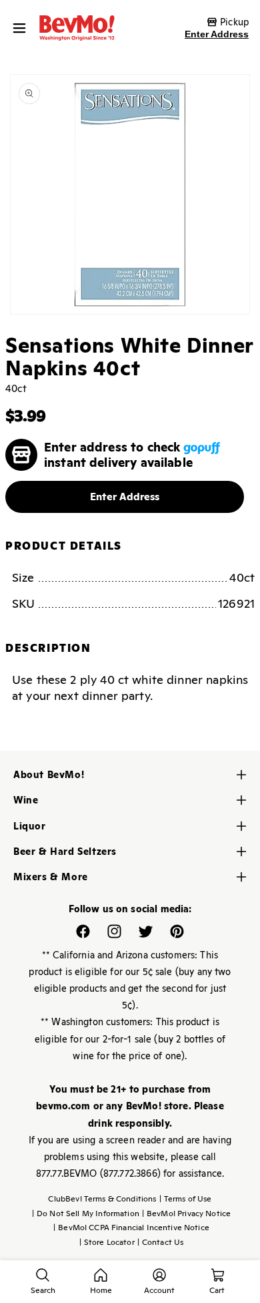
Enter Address (217, 34)
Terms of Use (185, 1198)
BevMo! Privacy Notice (186, 1213)
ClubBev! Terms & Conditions (102, 1198)
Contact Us (160, 1242)
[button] (22, 28)
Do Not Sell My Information (85, 1213)
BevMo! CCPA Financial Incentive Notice (131, 1227)
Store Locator (107, 1242)
